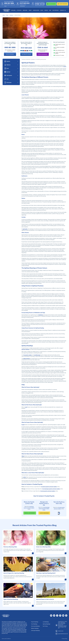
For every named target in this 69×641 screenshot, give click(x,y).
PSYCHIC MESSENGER (42, 54)
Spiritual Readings (46, 624)
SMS (50, 10)
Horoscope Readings (35, 626)
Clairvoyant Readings (35, 630)
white (24, 477)
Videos (46, 10)
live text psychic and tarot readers (47, 491)
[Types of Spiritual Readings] (18, 590)
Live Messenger (37, 355)
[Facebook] (51, 615)
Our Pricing (55, 10)
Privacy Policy (64, 638)
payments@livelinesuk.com (63, 633)
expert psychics (26, 358)
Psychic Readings (34, 621)
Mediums (25, 10)
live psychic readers (27, 355)
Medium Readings (35, 628)
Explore (13, 10)
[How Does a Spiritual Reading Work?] (51, 564)
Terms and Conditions (6, 638)
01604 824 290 (60, 631)
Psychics (19, 10)
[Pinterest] (60, 615)
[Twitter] (54, 615)
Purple (23, 424)
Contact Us (63, 10)
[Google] (66, 615)
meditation (40, 314)
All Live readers (30, 513)
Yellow (23, 456)
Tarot (30, 10)
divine (64, 66)
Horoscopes (36, 10)
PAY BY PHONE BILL (10, 54)
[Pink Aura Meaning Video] (18, 537)
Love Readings (46, 621)
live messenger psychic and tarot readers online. (44, 508)
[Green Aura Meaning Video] (51, 537)
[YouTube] (63, 615)
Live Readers (52, 3)
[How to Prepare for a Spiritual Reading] (18, 564)
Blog (42, 10)
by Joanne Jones (43, 59)
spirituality (25, 229)
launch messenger (44, 513)
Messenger (63, 3)
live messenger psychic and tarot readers (51, 488)
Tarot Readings (34, 624)
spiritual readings (25, 349)
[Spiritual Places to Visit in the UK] (51, 590)
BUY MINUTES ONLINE (26, 54)
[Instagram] (57, 615)
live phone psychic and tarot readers (49, 486)
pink (26, 407)
